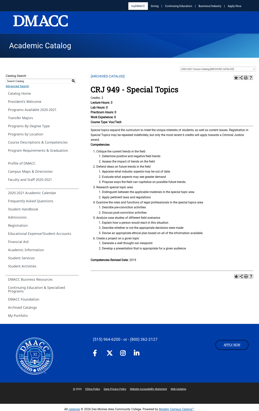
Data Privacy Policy (115, 389)
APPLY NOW (232, 345)
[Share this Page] (241, 78)
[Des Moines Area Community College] (40, 22)
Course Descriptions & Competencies (38, 142)
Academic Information (26, 250)
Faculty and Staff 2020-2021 (30, 179)
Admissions (17, 217)
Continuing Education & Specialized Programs (36, 289)
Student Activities (22, 266)
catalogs (74, 409)
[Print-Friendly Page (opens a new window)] (246, 78)
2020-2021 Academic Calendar (32, 193)
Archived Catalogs (22, 307)
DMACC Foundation (23, 299)
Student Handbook (23, 209)
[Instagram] (123, 353)
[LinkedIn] (137, 353)
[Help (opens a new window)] (251, 78)
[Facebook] (96, 353)
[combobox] (218, 69)
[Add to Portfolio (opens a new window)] (236, 78)
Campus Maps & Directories (30, 171)
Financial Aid (18, 241)
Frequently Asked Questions (30, 201)
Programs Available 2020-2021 (32, 109)
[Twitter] (110, 353)
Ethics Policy (92, 389)
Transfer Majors (20, 118)
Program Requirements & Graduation (38, 150)
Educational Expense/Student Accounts (39, 233)
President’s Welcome (24, 101)
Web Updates (178, 389)
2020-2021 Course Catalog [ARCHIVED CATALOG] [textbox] (207, 69)
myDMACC (138, 6)
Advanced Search (17, 86)
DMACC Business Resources (30, 279)
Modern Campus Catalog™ (176, 409)
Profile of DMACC (21, 163)
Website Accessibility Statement (148, 389)
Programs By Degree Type (29, 126)
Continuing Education (178, 6)
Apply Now (234, 6)
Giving (155, 6)
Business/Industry (210, 6)
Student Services (21, 258)
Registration (18, 225)
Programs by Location (25, 134)
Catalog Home (19, 93)
